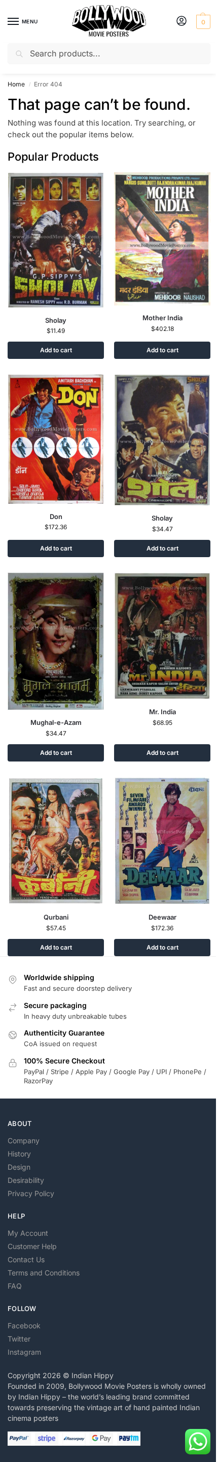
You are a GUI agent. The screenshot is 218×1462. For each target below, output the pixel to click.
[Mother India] (162, 239)
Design (19, 1167)
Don (56, 516)
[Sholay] (56, 240)
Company (24, 1140)
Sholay (55, 320)
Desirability (26, 1180)
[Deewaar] (162, 841)
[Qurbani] (56, 841)
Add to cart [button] (56, 350)
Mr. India (162, 712)
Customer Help (32, 1246)
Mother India (162, 318)
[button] (202, 22)
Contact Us (26, 1259)
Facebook (24, 1325)
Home (16, 84)
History (19, 1153)
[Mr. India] (162, 635)
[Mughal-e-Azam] (56, 641)
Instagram (24, 1352)
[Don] (56, 439)
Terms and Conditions (44, 1272)
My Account (28, 1233)
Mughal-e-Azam (56, 722)
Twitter (19, 1338)
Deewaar (162, 917)
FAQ (15, 1286)
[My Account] (181, 21)
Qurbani (56, 917)
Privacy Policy (31, 1193)
